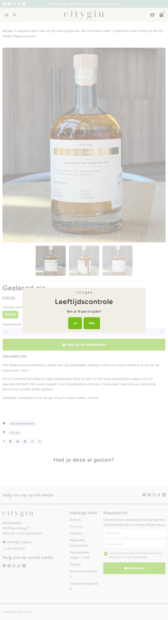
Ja (75, 323)
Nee (92, 323)
